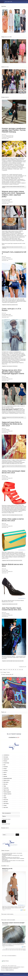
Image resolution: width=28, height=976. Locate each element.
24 (21, 949)
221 (15, 669)
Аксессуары (8, 200)
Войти (4, 821)
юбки (7, 409)
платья (3, 409)
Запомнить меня (6, 819)
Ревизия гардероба (7, 791)
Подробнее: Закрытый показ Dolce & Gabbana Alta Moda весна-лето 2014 (13, 466)
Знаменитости (8, 257)
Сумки (7, 524)
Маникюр (5, 776)
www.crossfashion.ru (12, 955)
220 (13, 669)
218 (9, 669)
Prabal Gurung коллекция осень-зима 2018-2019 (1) (11, 857)
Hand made (6, 801)
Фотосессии (6, 799)
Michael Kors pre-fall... (7, 868)
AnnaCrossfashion (5, 870)
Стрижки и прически (7, 793)
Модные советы (7, 780)
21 (15, 949)
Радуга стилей (8, 314)
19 (12, 949)
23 (19, 949)
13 (24, 948)
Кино (4, 764)
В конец (8, 672)
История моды (6, 762)
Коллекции (7, 429)
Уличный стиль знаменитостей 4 (14, 253)
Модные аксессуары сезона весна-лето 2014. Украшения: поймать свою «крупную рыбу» (13, 193)
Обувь (7, 476)
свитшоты (15, 409)
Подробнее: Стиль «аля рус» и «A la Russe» (9, 366)
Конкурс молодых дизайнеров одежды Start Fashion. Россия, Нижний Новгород (14, 130)
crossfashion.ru (13, 737)
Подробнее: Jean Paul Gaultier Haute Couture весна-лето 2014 (12, 660)
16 (6, 949)
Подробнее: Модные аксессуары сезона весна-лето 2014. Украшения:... (12, 247)
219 (11, 669)
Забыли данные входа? (6, 823)
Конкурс (5, 768)
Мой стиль (5, 784)
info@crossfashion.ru (10, 969)
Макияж (5, 774)
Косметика (5, 770)
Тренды (7, 377)
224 (22, 669)
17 (8, 949)
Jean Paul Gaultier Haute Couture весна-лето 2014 (11, 609)
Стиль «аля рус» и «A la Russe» (11, 309)
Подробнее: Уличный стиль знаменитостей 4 (10, 304)
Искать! (17, 834)
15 (4, 949)
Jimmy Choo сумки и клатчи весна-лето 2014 (13, 520)
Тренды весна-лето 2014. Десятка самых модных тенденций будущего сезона (13, 371)
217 (6, 669)
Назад (4, 669)
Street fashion (6, 803)
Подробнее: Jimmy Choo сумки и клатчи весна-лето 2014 (12, 560)
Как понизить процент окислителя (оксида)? (13, 922)
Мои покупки (6, 782)
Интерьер (5, 760)
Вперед (4, 672)
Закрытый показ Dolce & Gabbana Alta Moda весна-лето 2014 (12, 424)
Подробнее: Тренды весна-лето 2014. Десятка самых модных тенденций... (13, 418)
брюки (10, 409)
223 (20, 669)
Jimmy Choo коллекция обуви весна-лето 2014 (13, 472)
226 (2, 672)
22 (17, 949)
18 (10, 949)
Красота (5, 772)
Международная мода (8, 778)
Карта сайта (6, 807)
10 (19, 948)
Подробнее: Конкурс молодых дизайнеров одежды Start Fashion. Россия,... (13, 187)
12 (22, 948)
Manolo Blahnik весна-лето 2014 (12, 565)
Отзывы (5, 805)
